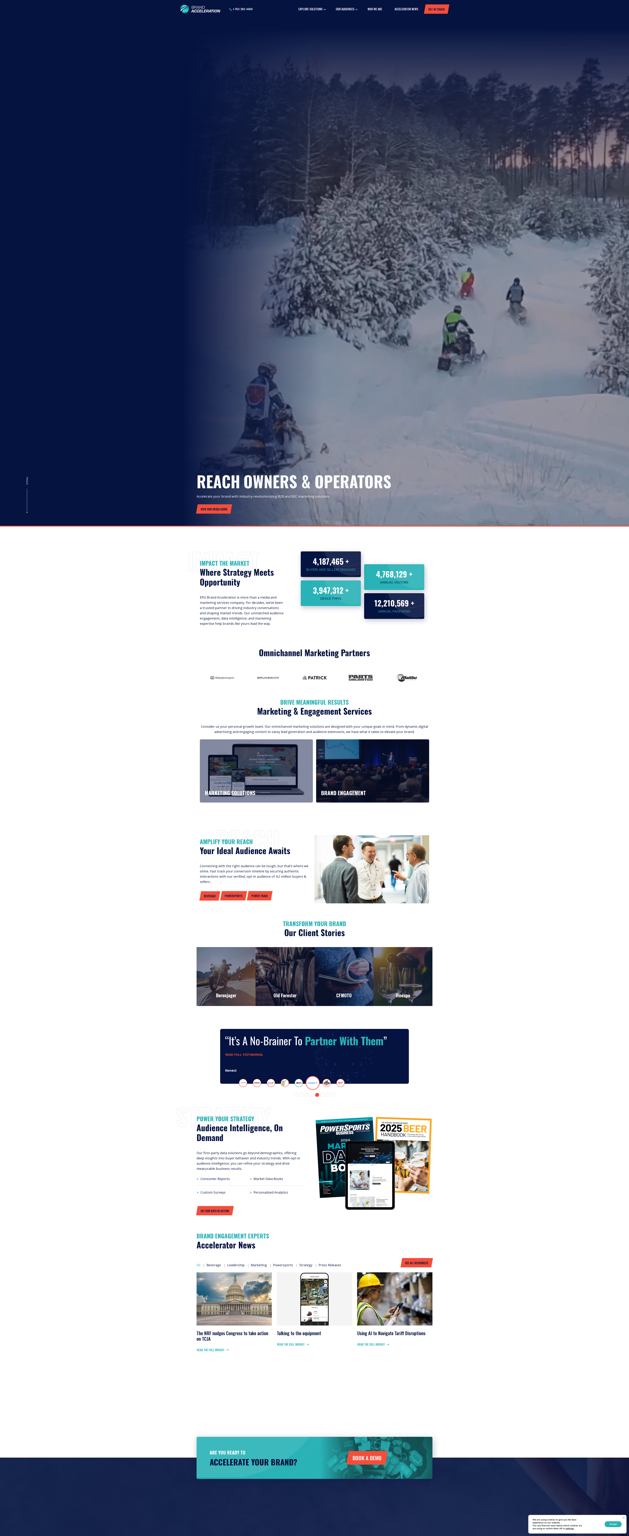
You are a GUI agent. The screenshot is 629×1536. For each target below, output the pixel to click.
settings (569, 1528)
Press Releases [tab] (330, 1265)
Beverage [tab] (214, 1265)
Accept (613, 1524)
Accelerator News (406, 9)
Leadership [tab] (236, 1265)
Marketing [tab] (259, 1265)
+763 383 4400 (242, 9)
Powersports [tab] (283, 1265)
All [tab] (198, 1265)
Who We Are (375, 9)
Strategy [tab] (305, 1265)
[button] (296, 1095)
